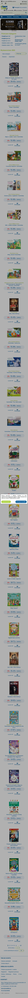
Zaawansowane (6, 501)
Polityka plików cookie (14, 498)
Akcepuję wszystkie (21, 501)
